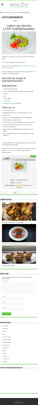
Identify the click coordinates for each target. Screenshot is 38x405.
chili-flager (8, 150)
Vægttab (5, 361)
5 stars (33, 160)
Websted (4, 307)
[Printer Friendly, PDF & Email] (33, 156)
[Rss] (17, 401)
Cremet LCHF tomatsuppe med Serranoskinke (16, 244)
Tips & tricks (6, 359)
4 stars (28, 160)
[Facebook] (18, 401)
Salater (4, 350)
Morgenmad (6, 345)
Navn (3, 296)
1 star (16, 160)
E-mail (4, 302)
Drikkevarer (6, 328)
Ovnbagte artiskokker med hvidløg (12, 222)
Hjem (2, 12)
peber (9, 101)
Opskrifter (7, 12)
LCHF (4, 334)
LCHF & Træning (7, 337)
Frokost (5, 331)
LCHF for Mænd (7, 339)
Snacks (4, 353)
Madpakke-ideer (7, 342)
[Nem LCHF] (19, 5)
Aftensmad (14, 12)
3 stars (24, 160)
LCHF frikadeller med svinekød (28, 66)
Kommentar (5, 281)
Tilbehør (5, 356)
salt (7, 93)
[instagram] (20, 401)
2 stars (20, 160)
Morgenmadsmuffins (8, 265)
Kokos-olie (12, 103)
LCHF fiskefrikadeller (9, 68)
